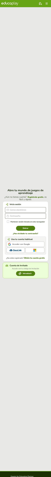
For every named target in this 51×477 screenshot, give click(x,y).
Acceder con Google (21, 244)
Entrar (25, 228)
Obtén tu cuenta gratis (34, 258)
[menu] (47, 3)
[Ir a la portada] (9, 3)
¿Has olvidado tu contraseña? (25, 234)
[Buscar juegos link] (40, 3)
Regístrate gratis (35, 197)
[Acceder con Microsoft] (35, 250)
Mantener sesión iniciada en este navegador (27, 222)
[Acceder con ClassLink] (16, 250)
